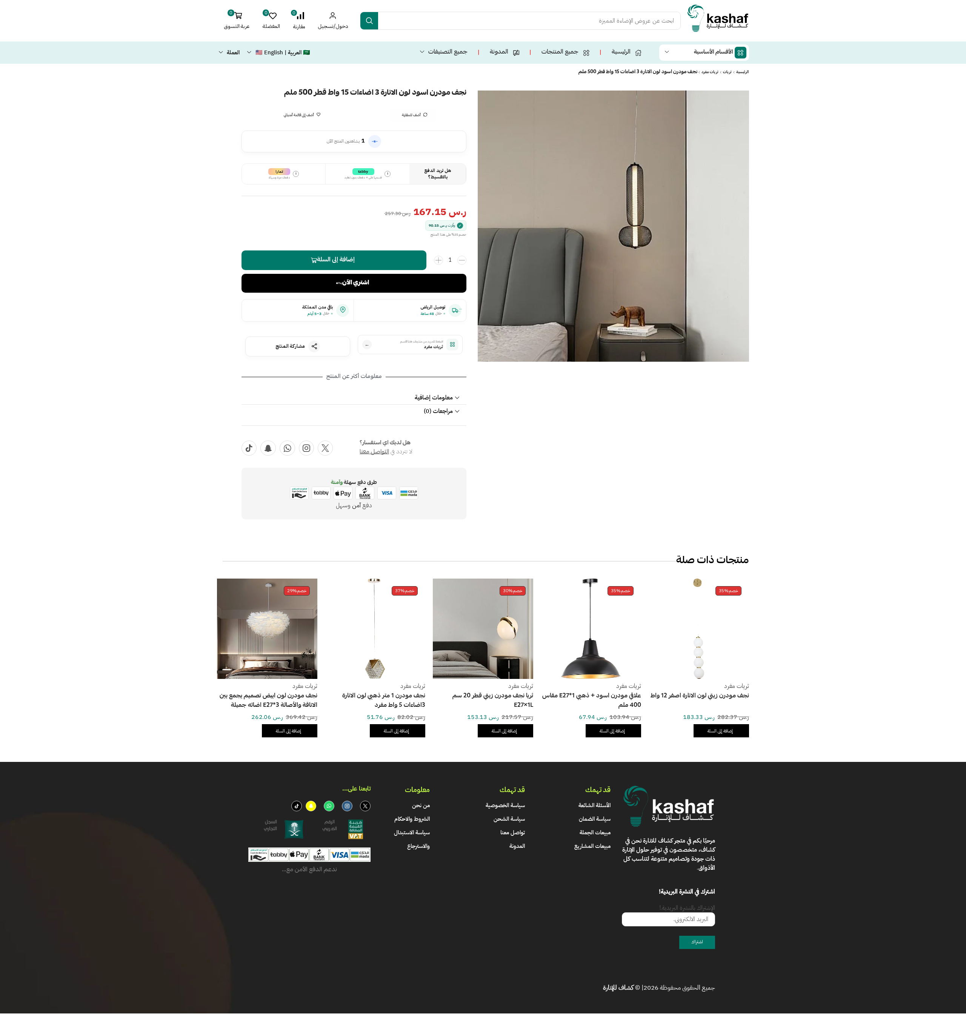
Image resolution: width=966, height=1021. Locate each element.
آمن (356, 505)
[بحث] (369, 20)
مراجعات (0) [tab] (438, 411)
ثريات (727, 72)
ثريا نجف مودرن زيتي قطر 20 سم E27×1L (492, 701)
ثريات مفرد (709, 72)
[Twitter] (325, 448)
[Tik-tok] (249, 448)
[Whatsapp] (287, 448)
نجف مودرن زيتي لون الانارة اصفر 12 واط (700, 696)
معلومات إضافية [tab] (434, 397)
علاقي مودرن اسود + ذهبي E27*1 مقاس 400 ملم (591, 701)
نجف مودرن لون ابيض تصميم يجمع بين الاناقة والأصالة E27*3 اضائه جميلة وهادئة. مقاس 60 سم (268, 701)
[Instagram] (306, 448)
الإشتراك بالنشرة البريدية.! (687, 908)
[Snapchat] (268, 448)
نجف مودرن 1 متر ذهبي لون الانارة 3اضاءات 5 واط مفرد (383, 701)
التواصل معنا (374, 452)
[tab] (354, 397)
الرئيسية (742, 72)
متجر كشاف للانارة (664, 840)
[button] (299, 20)
